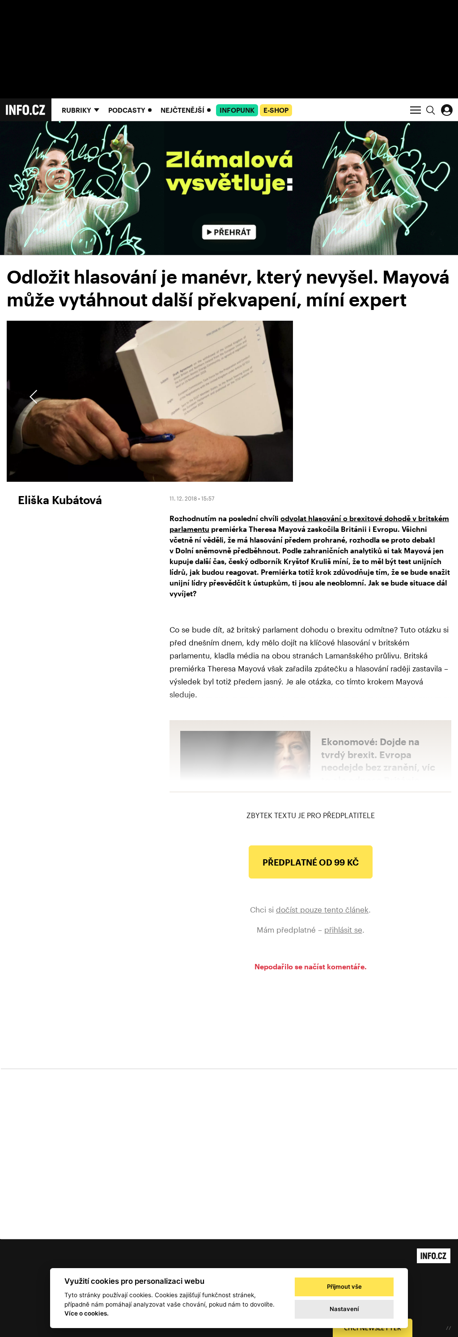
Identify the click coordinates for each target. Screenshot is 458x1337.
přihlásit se (343, 929)
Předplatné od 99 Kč (311, 862)
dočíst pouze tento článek (322, 909)
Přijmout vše (344, 1286)
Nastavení (344, 1308)
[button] (423, 397)
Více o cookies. (86, 1313)
